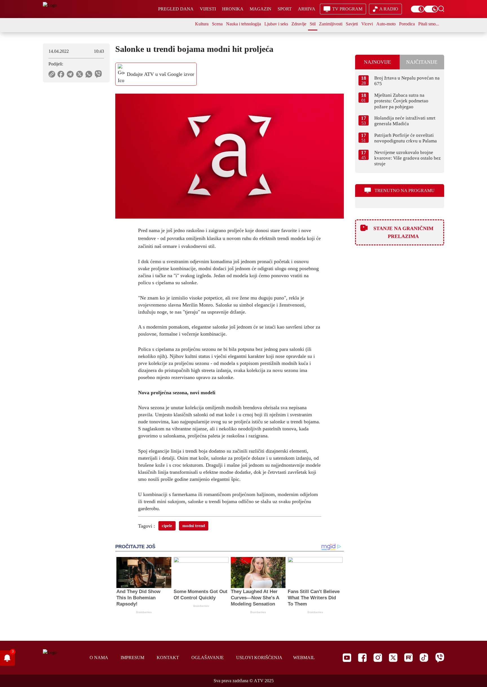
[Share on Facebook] (61, 74)
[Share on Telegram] (70, 74)
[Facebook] (362, 657)
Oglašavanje (207, 657)
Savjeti (352, 23)
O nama (99, 657)
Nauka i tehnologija (243, 23)
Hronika (233, 8)
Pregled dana (176, 8)
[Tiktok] (424, 657)
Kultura (202, 23)
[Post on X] (79, 74)
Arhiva (306, 8)
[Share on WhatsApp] (88, 74)
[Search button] (441, 9)
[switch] (417, 9)
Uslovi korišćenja (259, 657)
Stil (313, 23)
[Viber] (439, 657)
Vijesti (208, 8)
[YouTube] (347, 657)
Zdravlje (298, 23)
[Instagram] (377, 657)
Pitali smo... (428, 23)
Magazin (260, 8)
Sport (285, 8)
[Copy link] (51, 74)
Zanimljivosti (330, 23)
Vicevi (367, 23)
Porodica (407, 23)
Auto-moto (386, 23)
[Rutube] (408, 657)
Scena (217, 23)
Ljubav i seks (276, 23)
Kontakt (168, 657)
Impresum (132, 657)
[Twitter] (393, 657)
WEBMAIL (304, 657)
